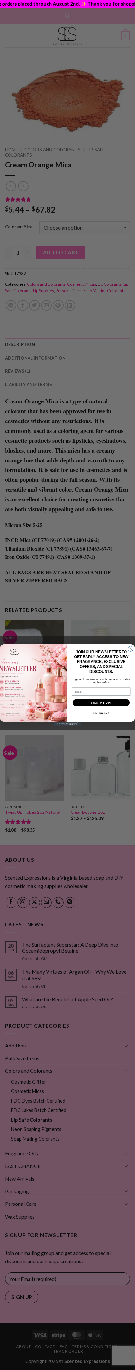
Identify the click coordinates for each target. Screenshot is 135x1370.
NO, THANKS (101, 713)
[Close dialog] (130, 648)
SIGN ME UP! (101, 702)
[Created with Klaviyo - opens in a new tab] (68, 724)
